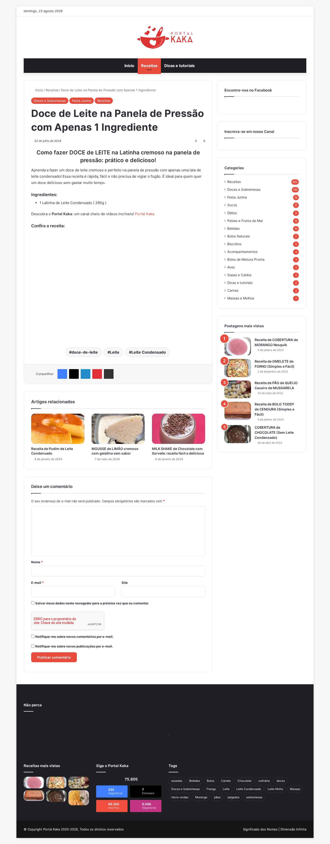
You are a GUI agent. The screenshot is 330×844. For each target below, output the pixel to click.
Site (125, 583)
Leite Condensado (148, 352)
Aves (231, 267)
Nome (37, 562)
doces (281, 781)
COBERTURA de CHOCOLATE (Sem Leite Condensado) (274, 432)
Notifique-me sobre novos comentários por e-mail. (74, 637)
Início (129, 65)
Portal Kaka (144, 214)
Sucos (232, 205)
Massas (295, 789)
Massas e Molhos (240, 298)
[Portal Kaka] (165, 37)
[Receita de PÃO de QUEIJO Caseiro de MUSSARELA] (237, 389)
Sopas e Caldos (239, 275)
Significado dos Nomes (260, 829)
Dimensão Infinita (293, 829)
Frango (211, 789)
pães (217, 797)
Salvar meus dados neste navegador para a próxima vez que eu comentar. (92, 603)
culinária (264, 781)
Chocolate (244, 781)
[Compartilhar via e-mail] (109, 374)
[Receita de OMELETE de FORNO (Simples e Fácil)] (237, 368)
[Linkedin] (85, 374)
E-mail (37, 583)
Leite (114, 352)
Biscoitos (234, 244)
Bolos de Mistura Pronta (246, 259)
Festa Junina (81, 101)
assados (176, 781)
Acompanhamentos (242, 252)
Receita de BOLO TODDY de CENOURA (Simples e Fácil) (274, 409)
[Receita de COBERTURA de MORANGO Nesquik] (237, 346)
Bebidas (233, 228)
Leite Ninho (275, 789)
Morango (201, 797)
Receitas (149, 65)
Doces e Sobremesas (50, 101)
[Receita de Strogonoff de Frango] (78, 797)
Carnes (232, 290)
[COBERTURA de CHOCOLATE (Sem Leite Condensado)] (237, 434)
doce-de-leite (85, 352)
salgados (233, 797)
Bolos (210, 781)
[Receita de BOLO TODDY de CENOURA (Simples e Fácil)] (237, 411)
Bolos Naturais (238, 236)
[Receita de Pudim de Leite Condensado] (57, 429)
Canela (226, 781)
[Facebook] (62, 374)
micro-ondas (179, 797)
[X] (74, 374)
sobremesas (254, 797)
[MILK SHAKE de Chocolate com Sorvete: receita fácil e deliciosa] (178, 429)
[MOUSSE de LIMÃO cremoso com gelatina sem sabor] (118, 429)
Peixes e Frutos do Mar (245, 221)
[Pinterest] (97, 374)
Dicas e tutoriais (179, 65)
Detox (232, 213)
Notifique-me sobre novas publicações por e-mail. (74, 646)
